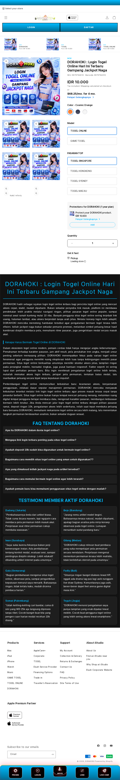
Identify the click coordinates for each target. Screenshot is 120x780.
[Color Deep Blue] (78, 111)
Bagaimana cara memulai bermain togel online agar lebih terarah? (44, 479)
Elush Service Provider (45, 667)
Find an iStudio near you (96, 657)
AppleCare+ (40, 650)
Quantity (72, 235)
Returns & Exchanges (71, 661)
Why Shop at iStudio (97, 664)
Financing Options (43, 672)
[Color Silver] (85, 111)
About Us (91, 650)
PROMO (15, 775)
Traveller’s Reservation (46, 683)
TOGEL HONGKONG (81, 171)
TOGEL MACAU (78, 191)
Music (10, 672)
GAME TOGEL (77, 141)
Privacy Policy (67, 678)
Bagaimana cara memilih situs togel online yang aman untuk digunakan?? (49, 459)
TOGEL (37, 661)
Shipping (85, 86)
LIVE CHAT (104, 775)
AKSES (60, 773)
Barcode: (89, 75)
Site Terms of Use (69, 683)
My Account (66, 650)
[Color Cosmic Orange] (70, 112)
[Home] (45, 17)
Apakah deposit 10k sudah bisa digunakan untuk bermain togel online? (47, 450)
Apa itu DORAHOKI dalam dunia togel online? (32, 430)
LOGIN (31, 27)
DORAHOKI (13, 688)
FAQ (62, 672)
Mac (9, 650)
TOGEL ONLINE (79, 130)
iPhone (10, 661)
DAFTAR (89, 27)
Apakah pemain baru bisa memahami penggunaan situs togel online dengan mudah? (55, 489)
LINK (82, 775)
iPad (9, 656)
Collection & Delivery (71, 656)
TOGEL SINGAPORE (81, 160)
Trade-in (38, 678)
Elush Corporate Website (99, 670)
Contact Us (66, 667)
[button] (5, 17)
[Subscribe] (52, 754)
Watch (10, 667)
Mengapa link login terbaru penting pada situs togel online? (40, 440)
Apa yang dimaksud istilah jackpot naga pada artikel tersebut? (42, 469)
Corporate (39, 656)
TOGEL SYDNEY (79, 181)
